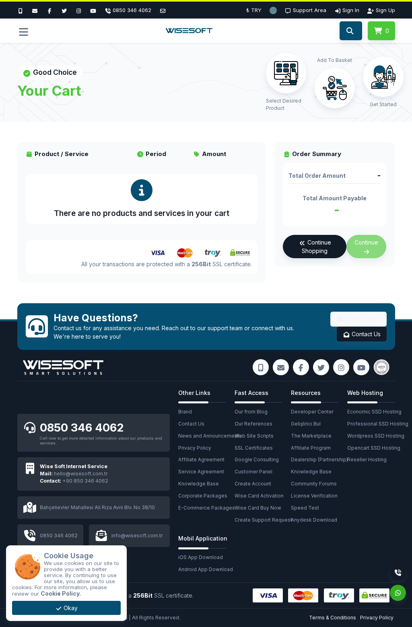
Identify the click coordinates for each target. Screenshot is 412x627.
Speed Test (305, 508)
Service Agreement (201, 472)
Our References (253, 424)
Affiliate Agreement (201, 459)
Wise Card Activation (259, 496)
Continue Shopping (316, 246)
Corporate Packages (202, 496)
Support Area (362, 319)
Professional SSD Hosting (375, 424)
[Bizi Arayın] (22, 10)
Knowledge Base (198, 484)
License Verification (314, 496)
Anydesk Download (314, 520)
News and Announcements (206, 436)
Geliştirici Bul (306, 424)
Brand (185, 412)
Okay (70, 607)
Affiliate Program (311, 448)
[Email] (162, 10)
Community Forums (314, 484)
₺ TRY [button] (254, 10)
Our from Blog (251, 412)
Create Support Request (263, 520)
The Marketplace (311, 436)
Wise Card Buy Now (258, 508)
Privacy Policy (194, 448)
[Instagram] (79, 10)
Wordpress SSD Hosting (375, 436)
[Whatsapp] (398, 593)
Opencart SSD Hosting (373, 448)
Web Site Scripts (254, 436)
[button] (273, 10)
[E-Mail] (35, 10)
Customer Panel (253, 472)
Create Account (253, 484)
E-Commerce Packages (206, 508)
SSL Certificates (254, 448)
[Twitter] (64, 10)
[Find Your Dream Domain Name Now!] (351, 31)
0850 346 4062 (82, 427)
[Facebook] (49, 10)
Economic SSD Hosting (374, 412)
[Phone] (398, 573)
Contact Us (365, 334)
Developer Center (312, 412)
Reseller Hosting (367, 459)
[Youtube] (93, 10)
